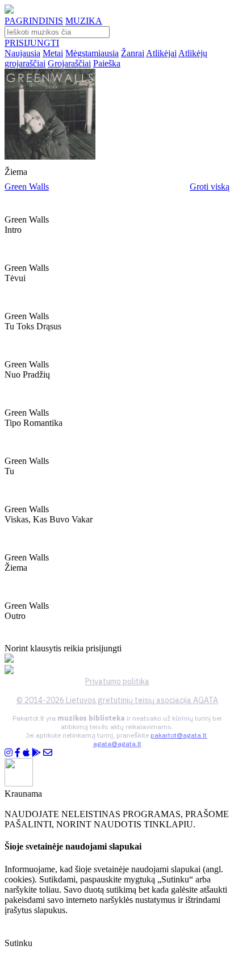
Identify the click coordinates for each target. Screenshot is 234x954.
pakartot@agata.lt (179, 735)
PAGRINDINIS (34, 21)
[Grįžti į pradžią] (9, 10)
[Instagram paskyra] (8, 753)
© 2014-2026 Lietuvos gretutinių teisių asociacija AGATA (117, 700)
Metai (53, 53)
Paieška (106, 63)
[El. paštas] (47, 753)
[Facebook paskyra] (17, 753)
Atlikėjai (161, 53)
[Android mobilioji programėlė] (36, 753)
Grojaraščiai (69, 63)
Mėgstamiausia (92, 53)
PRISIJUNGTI (32, 43)
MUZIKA (83, 21)
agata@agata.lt (117, 743)
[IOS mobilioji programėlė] (26, 753)
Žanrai (132, 53)
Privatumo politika (117, 681)
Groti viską (209, 186)
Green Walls (27, 186)
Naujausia (22, 53)
